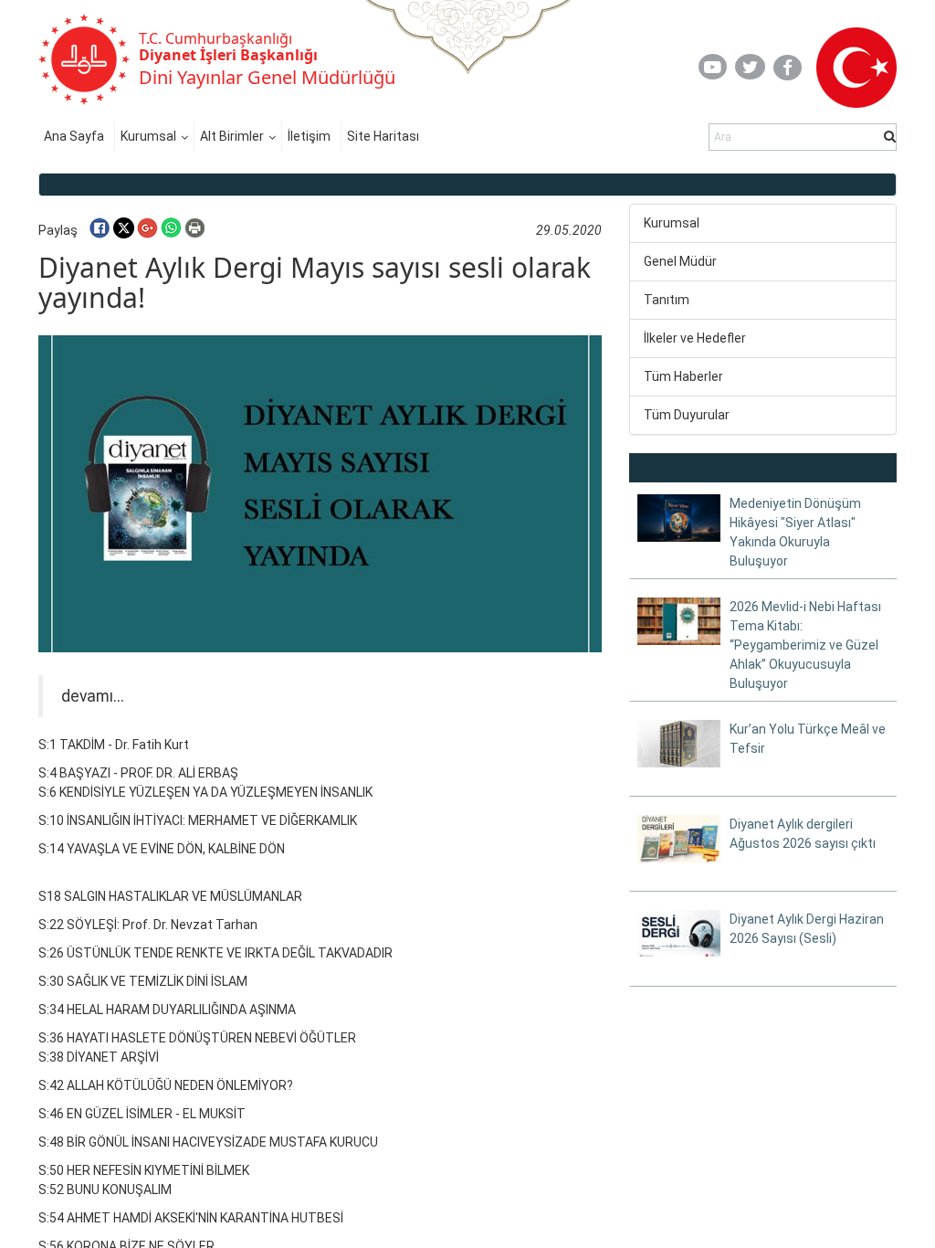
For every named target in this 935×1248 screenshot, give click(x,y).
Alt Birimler (232, 136)
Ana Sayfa (74, 136)
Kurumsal (148, 136)
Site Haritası (383, 136)
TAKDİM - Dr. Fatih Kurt (124, 744)
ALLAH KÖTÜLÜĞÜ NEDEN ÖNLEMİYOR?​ (180, 1085)
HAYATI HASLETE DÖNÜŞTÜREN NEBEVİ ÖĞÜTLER (211, 1038)
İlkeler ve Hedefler (695, 338)
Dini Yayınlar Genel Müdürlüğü (267, 77)
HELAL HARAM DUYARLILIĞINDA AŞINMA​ (181, 1009)
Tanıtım (666, 299)
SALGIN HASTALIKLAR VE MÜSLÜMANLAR (183, 896)
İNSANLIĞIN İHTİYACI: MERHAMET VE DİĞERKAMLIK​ (212, 820)
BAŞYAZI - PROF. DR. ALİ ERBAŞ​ (148, 773)
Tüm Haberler (683, 376)
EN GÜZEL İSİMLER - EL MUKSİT (156, 1113)
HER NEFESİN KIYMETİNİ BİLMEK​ (158, 1170)
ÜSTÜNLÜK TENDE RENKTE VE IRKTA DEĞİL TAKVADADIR (230, 953)
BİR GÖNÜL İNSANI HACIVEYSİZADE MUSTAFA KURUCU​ (222, 1142)
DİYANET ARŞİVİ (113, 1057)
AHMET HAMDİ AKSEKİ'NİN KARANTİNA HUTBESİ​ (205, 1218)
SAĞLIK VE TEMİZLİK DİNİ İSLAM (157, 981)
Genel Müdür (680, 261)
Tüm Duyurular (687, 414)
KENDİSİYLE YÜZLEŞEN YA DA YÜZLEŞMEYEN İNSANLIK (216, 792)
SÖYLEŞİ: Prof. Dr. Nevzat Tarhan (162, 924)
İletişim (309, 136)
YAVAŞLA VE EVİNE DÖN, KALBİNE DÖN (176, 848)
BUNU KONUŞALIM (119, 1189)
